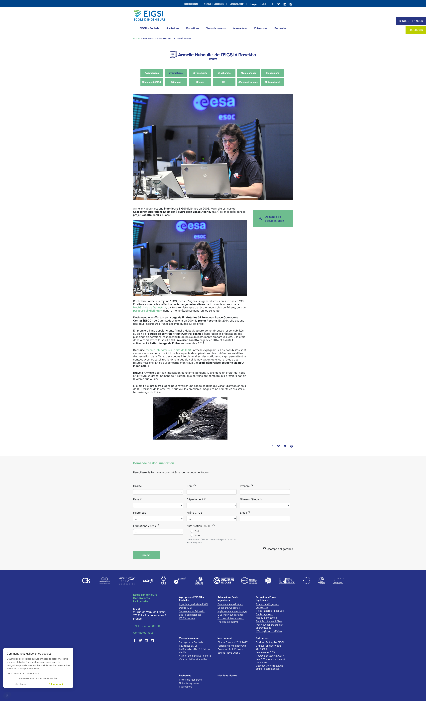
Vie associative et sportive (193, 659)
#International (272, 82)
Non (197, 535)
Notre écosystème (189, 683)
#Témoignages (248, 73)
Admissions (172, 28)
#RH (224, 82)
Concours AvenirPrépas (230, 604)
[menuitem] (253, 3)
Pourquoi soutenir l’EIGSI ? (270, 655)
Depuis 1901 (185, 607)
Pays (137, 499)
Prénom (246, 486)
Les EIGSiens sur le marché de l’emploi (270, 661)
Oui (197, 531)
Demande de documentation (274, 218)
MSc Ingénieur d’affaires (230, 614)
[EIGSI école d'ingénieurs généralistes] (213, 15)
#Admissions (152, 73)
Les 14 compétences (190, 614)
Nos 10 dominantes (266, 617)
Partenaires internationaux (231, 645)
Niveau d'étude (251, 499)
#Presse (200, 82)
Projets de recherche (190, 679)
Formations (192, 28)
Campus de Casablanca (214, 3)
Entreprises (260, 28)
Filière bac (139, 512)
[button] (7, 695)
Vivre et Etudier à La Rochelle (195, 655)
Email (245, 512)
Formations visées (146, 526)
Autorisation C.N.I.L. (201, 526)
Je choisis (20, 684)
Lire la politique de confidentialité (23, 673)
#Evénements (200, 73)
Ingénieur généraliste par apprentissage (269, 626)
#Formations (176, 73)
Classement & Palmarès (192, 611)
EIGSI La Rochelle (149, 28)
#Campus (176, 82)
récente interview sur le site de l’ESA (169, 350)
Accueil (137, 38)
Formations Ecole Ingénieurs (266, 598)
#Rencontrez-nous (248, 82)
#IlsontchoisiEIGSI (152, 82)
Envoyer (146, 555)
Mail (285, 446)
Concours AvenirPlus (228, 607)
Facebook (272, 446)
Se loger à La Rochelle (191, 642)
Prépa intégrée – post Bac (270, 610)
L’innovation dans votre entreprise (268, 647)
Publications (185, 686)
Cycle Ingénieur (264, 614)
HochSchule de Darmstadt (149, 307)
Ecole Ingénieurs (191, 3)
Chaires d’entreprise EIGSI (270, 642)
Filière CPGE (194, 512)
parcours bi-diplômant (147, 310)
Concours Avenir (237, 3)
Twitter (278, 446)
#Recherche (224, 73)
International (240, 28)
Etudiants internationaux (230, 618)
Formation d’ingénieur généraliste (267, 606)
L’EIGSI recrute (187, 618)
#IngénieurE (272, 73)
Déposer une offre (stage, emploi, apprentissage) (270, 667)
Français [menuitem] (253, 4)
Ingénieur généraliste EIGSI (193, 604)
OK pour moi (56, 684)
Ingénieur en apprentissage (232, 611)
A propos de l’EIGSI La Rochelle (191, 598)
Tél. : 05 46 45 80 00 (146, 626)
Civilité (137, 486)
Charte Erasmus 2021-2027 (232, 642)
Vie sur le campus (216, 28)
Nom (191, 486)
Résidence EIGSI (188, 645)
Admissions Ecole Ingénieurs (227, 598)
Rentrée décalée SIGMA (269, 621)
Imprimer (291, 446)
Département (196, 499)
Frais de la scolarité (227, 621)
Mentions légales (227, 675)
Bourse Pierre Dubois (228, 652)
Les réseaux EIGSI (265, 652)
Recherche (280, 28)
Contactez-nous (143, 632)
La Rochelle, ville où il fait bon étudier (195, 651)
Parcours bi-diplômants (230, 649)
